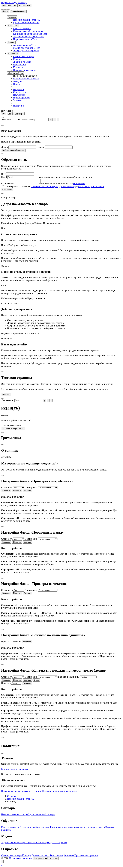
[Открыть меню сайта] (8, 9)
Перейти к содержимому (14, 2)
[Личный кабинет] (5, 9)
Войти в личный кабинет (13, 150)
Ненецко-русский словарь (20, 799)
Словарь (11, 796)
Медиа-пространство (30, 842)
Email (4, 177)
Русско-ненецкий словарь (41, 814)
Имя (3, 174)
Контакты (69, 855)
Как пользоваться (10, 827)
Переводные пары (10, 791)
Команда (26, 855)
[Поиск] (2, 9)
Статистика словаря (11, 855)
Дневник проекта (41, 855)
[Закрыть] (2, 125)
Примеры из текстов (31, 791)
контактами (79, 183)
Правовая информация (86, 855)
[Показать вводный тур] (2, 861)
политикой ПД (68, 186)
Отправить (7, 189)
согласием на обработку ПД (45, 186)
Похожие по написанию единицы (59, 791)
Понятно (6, 394)
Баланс (27, 491)
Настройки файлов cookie (45, 858)
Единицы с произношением (64, 827)
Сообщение (7, 183)
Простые (17, 491)
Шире (36, 680)
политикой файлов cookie (91, 186)
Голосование (56, 855)
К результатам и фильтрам (14, 769)
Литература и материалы (54, 842)
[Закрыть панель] (2, 753)
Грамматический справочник (35, 827)
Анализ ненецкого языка (92, 827)
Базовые (6, 491)
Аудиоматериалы (10, 842)
